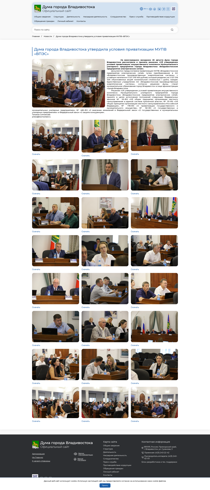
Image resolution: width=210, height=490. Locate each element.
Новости (48, 36)
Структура (59, 17)
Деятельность (73, 17)
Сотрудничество (118, 17)
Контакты (81, 21)
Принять (105, 485)
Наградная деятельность (95, 17)
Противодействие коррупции (160, 17)
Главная (36, 36)
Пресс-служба (136, 17)
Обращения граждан (44, 21)
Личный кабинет (65, 21)
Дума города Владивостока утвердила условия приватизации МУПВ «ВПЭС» (93, 36)
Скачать (36, 154)
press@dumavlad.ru (41, 117)
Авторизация (38, 454)
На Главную (37, 457)
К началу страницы (41, 461)
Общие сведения (42, 17)
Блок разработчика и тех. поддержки (159, 462)
